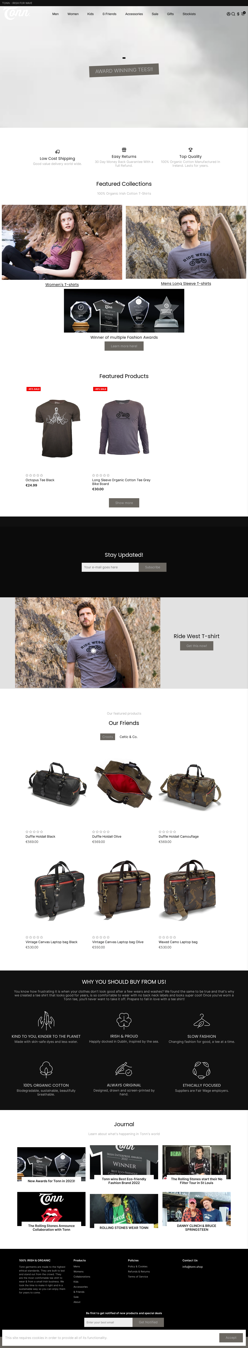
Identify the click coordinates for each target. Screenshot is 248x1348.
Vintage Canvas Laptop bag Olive (117, 942)
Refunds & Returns (139, 1271)
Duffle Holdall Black (40, 836)
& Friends (109, 14)
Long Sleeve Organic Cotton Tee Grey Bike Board (121, 482)
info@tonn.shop (192, 1266)
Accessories (134, 14)
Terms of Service (138, 1276)
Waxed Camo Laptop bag (178, 942)
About (77, 1302)
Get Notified (148, 1322)
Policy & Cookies (137, 1266)
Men (55, 14)
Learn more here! (124, 346)
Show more (124, 503)
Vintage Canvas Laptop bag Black (52, 942)
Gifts (170, 14)
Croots (107, 737)
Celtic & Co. (129, 737)
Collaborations (82, 1276)
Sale (155, 14)
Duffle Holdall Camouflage (179, 836)
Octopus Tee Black (40, 480)
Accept (231, 1337)
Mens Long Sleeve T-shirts (186, 283)
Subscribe (152, 567)
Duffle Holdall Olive (106, 836)
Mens (77, 1266)
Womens (79, 1271)
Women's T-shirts (62, 284)
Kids (90, 14)
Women (73, 14)
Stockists (189, 14)
